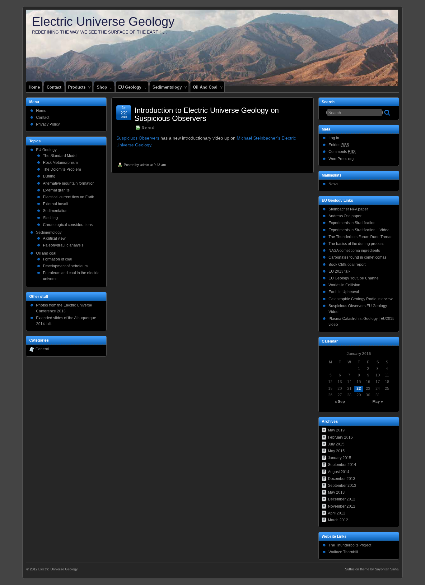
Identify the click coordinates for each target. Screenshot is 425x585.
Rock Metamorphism (60, 162)
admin (144, 165)
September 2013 (342, 485)
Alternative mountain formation (69, 183)
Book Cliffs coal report (347, 264)
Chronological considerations (68, 225)
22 (359, 388)
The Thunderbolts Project (350, 545)
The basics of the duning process (356, 244)
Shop (102, 87)
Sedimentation (55, 211)
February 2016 (340, 437)
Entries (339, 145)
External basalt (55, 204)
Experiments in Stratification (352, 223)
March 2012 (338, 520)
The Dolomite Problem (62, 169)
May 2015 (336, 451)
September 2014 (342, 465)
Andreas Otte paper (345, 216)
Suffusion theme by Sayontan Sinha (372, 569)
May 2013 (336, 492)
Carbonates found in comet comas (357, 257)
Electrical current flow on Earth (68, 197)
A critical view (54, 238)
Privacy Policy (48, 124)
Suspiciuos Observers (137, 138)
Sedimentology (167, 87)
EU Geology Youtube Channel (354, 278)
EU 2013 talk (339, 271)
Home (34, 87)
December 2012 (341, 499)
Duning (49, 176)
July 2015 (336, 444)
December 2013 (341, 479)
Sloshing (50, 218)
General (148, 127)
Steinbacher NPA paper (348, 209)
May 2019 (336, 430)
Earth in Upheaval (344, 292)
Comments (342, 152)
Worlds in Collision (344, 285)
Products (77, 87)
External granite (56, 190)
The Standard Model (60, 156)
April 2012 (336, 513)
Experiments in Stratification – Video (359, 230)
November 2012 (341, 506)
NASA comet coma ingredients (354, 250)
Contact (54, 87)
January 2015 (339, 458)
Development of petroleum (65, 266)
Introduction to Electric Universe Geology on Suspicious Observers (206, 114)
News (333, 184)
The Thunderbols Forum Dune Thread (361, 237)
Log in (334, 138)
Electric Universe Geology (103, 21)
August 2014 (338, 472)
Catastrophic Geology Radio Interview (361, 299)
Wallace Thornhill (343, 552)
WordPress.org (341, 159)
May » (377, 401)
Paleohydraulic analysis (63, 245)
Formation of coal (57, 259)
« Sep (340, 401)
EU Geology (129, 87)
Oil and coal (205, 87)
